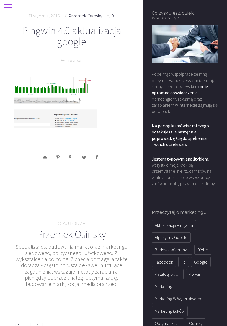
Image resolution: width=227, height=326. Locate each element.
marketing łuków (170, 311)
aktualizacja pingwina (174, 225)
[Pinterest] (58, 157)
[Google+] (71, 157)
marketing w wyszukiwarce (178, 298)
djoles (202, 250)
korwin (195, 274)
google (201, 262)
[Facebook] (97, 157)
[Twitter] (84, 157)
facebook (164, 262)
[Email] (44, 157)
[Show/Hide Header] (8, 7)
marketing (163, 286)
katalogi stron (167, 274)
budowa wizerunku (172, 250)
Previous (73, 60)
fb (183, 262)
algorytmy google (171, 237)
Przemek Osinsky (85, 16)
